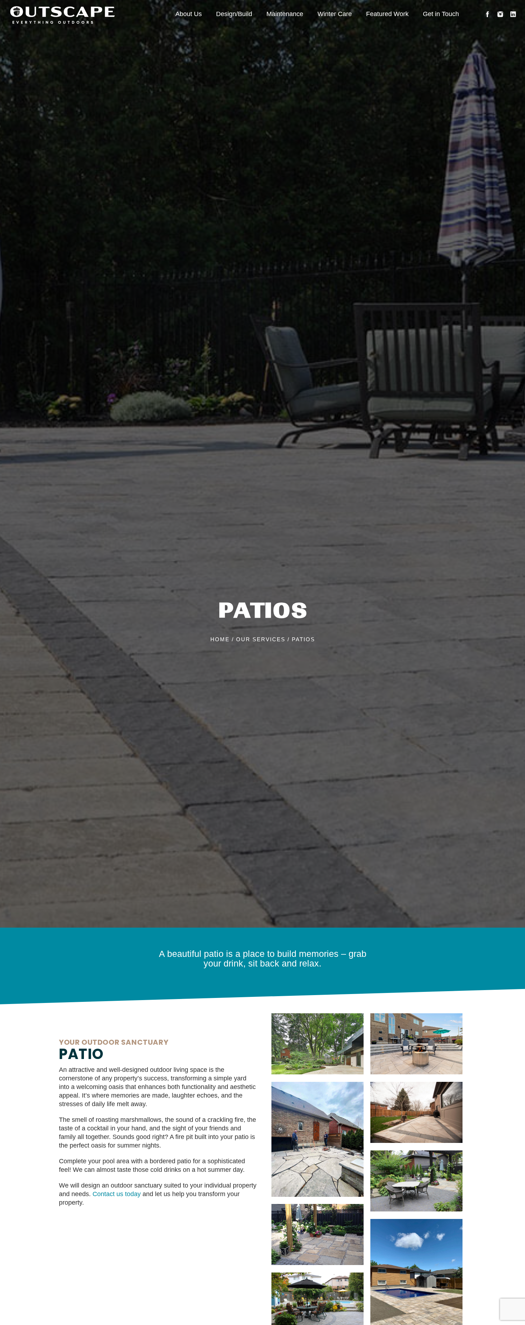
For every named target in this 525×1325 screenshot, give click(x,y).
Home (220, 640)
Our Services (260, 640)
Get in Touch (441, 13)
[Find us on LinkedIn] (513, 14)
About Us (188, 13)
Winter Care (335, 13)
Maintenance (284, 13)
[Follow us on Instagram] (500, 14)
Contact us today (116, 1194)
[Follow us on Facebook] (487, 14)
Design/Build (234, 13)
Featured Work (387, 13)
